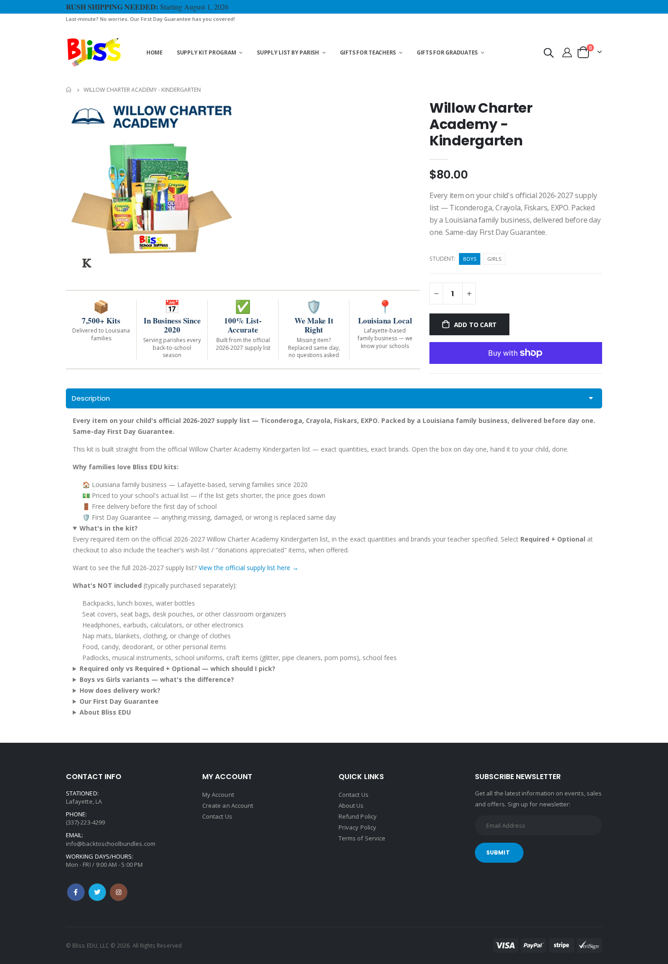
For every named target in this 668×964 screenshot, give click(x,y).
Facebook (76, 892)
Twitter (97, 892)
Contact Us (217, 816)
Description (91, 398)
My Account (218, 794)
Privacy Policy (357, 827)
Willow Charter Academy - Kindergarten (481, 124)
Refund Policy (358, 816)
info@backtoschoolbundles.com (110, 844)
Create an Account (227, 805)
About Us (351, 805)
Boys (469, 258)
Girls (494, 258)
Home (69, 89)
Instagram (119, 892)
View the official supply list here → (249, 567)
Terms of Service (362, 838)
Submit (498, 852)
